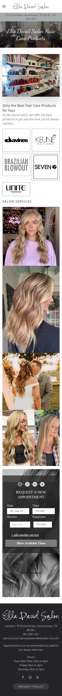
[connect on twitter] (37, 677)
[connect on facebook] (23, 677)
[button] (4, 6)
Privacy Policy (31, 686)
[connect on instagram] (30, 677)
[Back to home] (31, 6)
